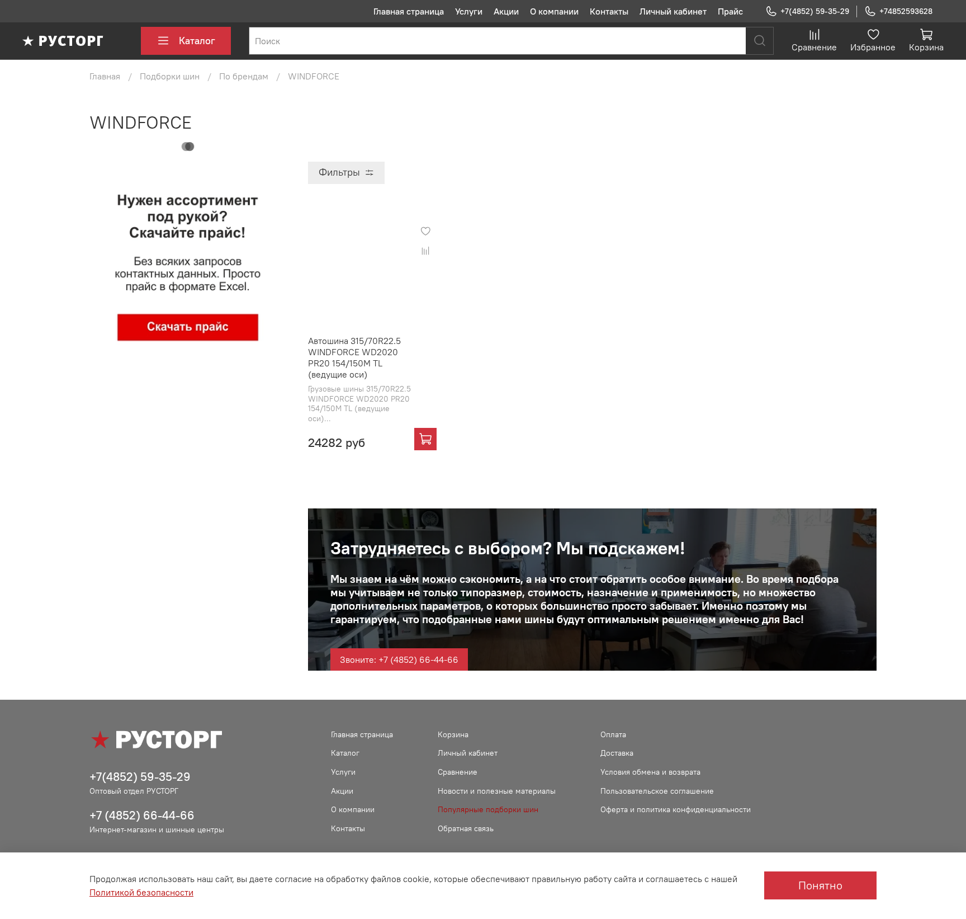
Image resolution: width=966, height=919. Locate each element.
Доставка (616, 753)
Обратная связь (466, 828)
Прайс (730, 11)
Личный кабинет (673, 11)
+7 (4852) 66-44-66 (142, 815)
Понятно (820, 885)
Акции (506, 11)
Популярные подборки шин (488, 809)
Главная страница (408, 11)
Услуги (468, 11)
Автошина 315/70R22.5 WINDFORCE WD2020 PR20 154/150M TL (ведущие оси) (354, 357)
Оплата (613, 734)
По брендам (243, 76)
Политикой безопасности (141, 892)
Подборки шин (170, 76)
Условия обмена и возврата (650, 772)
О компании (554, 11)
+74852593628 (905, 11)
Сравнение (457, 772)
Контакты (609, 11)
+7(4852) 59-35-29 (814, 11)
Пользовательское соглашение (657, 791)
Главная (104, 76)
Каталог (197, 40)
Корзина (453, 734)
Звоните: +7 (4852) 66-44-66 (399, 659)
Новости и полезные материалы (497, 791)
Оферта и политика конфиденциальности (675, 809)
